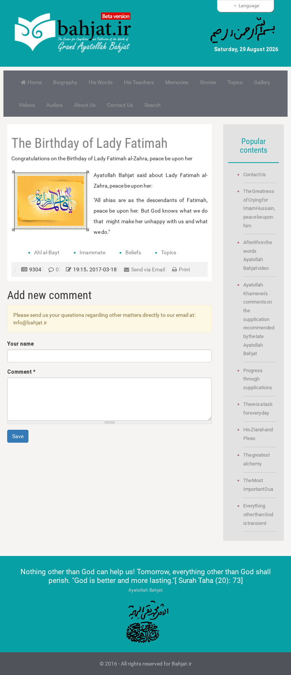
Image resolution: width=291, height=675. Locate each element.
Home (35, 82)
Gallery (262, 82)
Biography (65, 82)
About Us (84, 105)
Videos (27, 105)
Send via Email (148, 269)
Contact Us (120, 105)
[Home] (76, 33)
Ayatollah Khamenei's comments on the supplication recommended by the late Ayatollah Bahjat (258, 319)
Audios (54, 105)
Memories (176, 82)
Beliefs (133, 252)
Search (152, 105)
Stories (208, 82)
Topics (234, 82)
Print (184, 269)
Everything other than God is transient (258, 514)
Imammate (92, 252)
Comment (21, 372)
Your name (20, 344)
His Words (101, 82)
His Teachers (139, 82)
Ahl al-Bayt (46, 252)
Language (249, 5)
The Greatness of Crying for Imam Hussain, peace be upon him (259, 208)
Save (17, 436)
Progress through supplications (257, 379)
